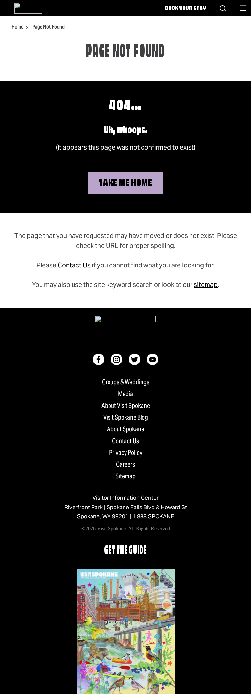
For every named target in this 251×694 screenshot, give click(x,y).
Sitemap (125, 476)
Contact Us (74, 265)
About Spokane (125, 429)
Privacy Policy (125, 452)
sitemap (206, 285)
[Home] (28, 8)
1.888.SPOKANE (153, 516)
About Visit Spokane (125, 405)
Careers (125, 464)
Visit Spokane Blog (125, 417)
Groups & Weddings (125, 382)
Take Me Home (125, 183)
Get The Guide (125, 551)
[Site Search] (223, 8)
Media (125, 394)
